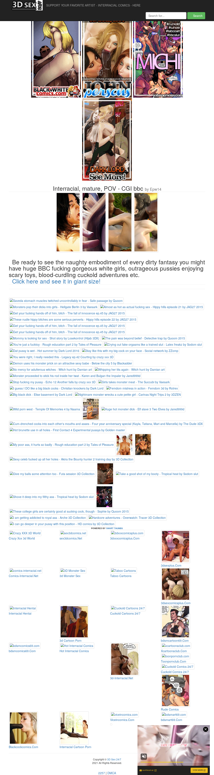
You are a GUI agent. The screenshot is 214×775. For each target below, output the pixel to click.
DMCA (111, 773)
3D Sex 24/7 (114, 759)
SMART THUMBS (114, 528)
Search (197, 16)
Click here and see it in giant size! (56, 281)
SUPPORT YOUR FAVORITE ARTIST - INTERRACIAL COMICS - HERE (93, 5)
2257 (101, 773)
